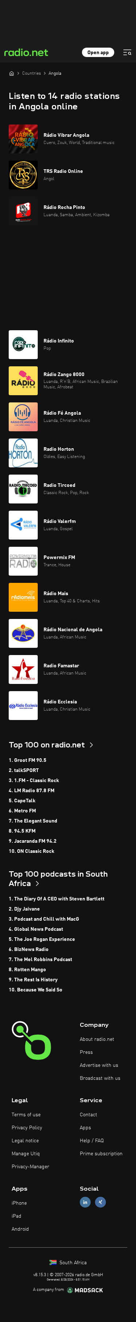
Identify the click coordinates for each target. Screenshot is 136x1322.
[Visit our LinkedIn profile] (85, 1202)
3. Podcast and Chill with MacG (44, 919)
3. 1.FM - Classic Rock (34, 780)
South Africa (72, 1262)
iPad (16, 1216)
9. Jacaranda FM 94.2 (33, 841)
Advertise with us (99, 1065)
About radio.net (97, 1039)
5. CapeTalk (22, 800)
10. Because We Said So (35, 989)
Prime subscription (101, 1153)
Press (86, 1052)
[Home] (12, 73)
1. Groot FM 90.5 (27, 760)
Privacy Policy (27, 1127)
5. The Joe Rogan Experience (42, 939)
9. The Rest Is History (33, 979)
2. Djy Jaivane (24, 909)
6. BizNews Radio (29, 949)
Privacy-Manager (30, 1166)
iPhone (19, 1203)
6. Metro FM (22, 810)
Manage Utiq (26, 1153)
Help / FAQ (92, 1140)
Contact (88, 1114)
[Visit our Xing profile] (100, 1202)
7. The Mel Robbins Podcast (40, 959)
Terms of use (26, 1114)
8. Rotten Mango (27, 969)
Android (20, 1229)
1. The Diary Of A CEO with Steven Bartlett (56, 899)
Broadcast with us (100, 1078)
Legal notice (25, 1140)
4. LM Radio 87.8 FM (31, 790)
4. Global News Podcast (36, 929)
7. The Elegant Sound (33, 821)
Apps (85, 1127)
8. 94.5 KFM (22, 831)
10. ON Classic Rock (31, 851)
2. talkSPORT (24, 770)
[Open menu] (127, 52)
